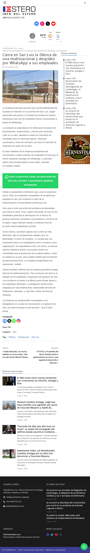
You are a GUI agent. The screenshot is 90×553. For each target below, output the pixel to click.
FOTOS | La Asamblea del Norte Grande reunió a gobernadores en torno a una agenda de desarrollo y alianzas (45, 357)
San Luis (35, 337)
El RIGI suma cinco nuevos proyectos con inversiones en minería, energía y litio (37, 380)
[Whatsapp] (14, 321)
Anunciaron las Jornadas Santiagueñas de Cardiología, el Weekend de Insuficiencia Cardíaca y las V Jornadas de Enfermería (66, 493)
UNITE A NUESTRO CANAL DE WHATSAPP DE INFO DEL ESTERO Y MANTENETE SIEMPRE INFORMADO (32, 181)
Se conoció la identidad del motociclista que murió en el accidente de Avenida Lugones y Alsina (65, 505)
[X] (9, 321)
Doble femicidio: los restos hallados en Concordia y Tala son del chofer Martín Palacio (15, 354)
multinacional (24, 337)
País (21, 48)
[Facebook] (5, 321)
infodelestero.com (9, 48)
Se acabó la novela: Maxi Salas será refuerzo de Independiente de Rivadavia (65, 516)
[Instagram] (18, 321)
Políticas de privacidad (55, 550)
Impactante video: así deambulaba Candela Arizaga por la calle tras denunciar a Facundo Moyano (36, 453)
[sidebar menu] (4, 3)
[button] (84, 546)
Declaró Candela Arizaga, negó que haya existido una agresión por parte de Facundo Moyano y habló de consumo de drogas (37, 405)
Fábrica (12, 337)
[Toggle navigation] (86, 3)
